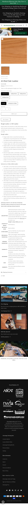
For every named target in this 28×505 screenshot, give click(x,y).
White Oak (22, 218)
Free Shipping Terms (5, 311)
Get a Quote (5, 119)
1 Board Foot (5, 93)
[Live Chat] (3, 502)
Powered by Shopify (18, 500)
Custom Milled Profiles (7, 442)
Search (4, 462)
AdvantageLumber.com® (12, 421)
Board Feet (3, 106)
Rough (3, 103)
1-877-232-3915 (19, 25)
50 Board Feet (23, 93)
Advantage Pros (6, 484)
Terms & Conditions (7, 467)
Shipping (2, 85)
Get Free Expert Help (20, 33)
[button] (1, 25)
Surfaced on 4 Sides (12, 103)
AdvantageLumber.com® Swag (9, 479)
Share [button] (3, 275)
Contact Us (5, 459)
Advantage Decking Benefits (8, 444)
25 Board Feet (14, 93)
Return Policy (5, 470)
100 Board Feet (5, 97)
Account (4, 464)
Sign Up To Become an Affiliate (9, 481)
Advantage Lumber (12, 500)
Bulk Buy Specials (5, 336)
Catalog (4, 450)
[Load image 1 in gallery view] (5, 71)
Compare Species (6, 439)
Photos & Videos (6, 447)
